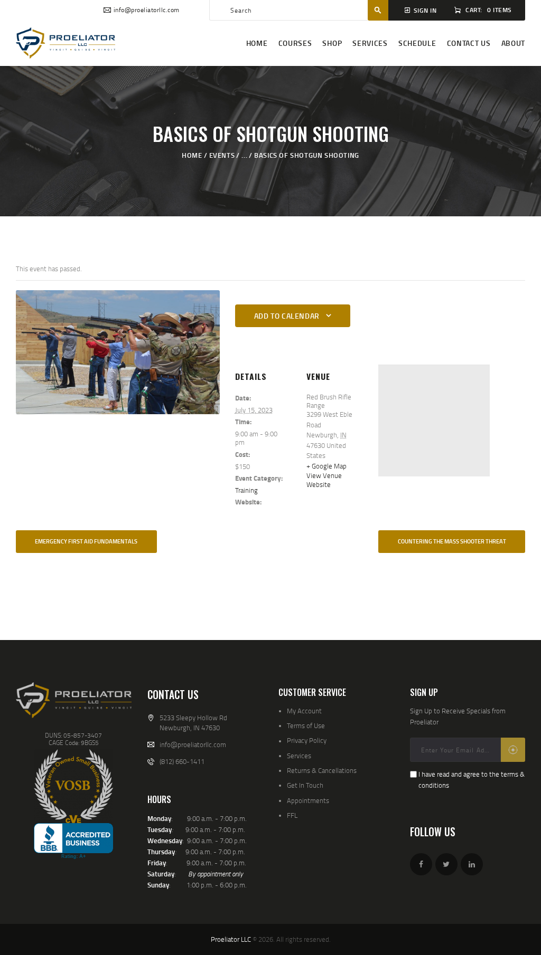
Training (246, 490)
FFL (292, 815)
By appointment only (215, 873)
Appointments (308, 800)
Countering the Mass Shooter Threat (452, 541)
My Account (304, 710)
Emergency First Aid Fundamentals (86, 541)
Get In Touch (305, 785)
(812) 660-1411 (182, 761)
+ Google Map (326, 466)
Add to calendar (287, 316)
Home (192, 155)
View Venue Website (324, 480)
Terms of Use (306, 725)
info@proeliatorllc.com (193, 744)
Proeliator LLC (231, 939)
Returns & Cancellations (322, 770)
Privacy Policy (307, 740)
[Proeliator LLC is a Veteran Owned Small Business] (73, 786)
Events (222, 155)
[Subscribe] (513, 750)
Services (299, 755)
